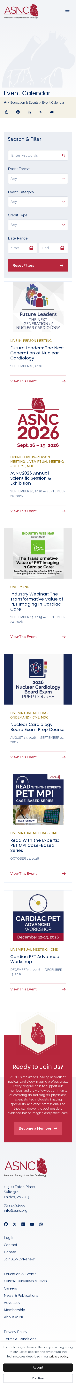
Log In (9, 1238)
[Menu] (67, 11)
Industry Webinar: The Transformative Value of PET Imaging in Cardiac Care (36, 601)
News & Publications (21, 1295)
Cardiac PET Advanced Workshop (34, 959)
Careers (10, 1288)
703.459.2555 (14, 1205)
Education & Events (20, 1274)
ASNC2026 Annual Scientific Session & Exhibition (30, 478)
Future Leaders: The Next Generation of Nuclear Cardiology (37, 353)
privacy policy (58, 1356)
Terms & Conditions (20, 1339)
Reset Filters (23, 265)
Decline (38, 1378)
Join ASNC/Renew (19, 1259)
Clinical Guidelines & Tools (25, 1281)
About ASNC (14, 1317)
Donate (10, 1252)
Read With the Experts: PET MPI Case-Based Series (34, 845)
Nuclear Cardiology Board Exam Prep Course (37, 726)
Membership (14, 1310)
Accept (38, 1367)
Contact (10, 1245)
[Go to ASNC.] (5, 102)
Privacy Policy (15, 1332)
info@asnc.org (15, 1210)
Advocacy (12, 1303)
